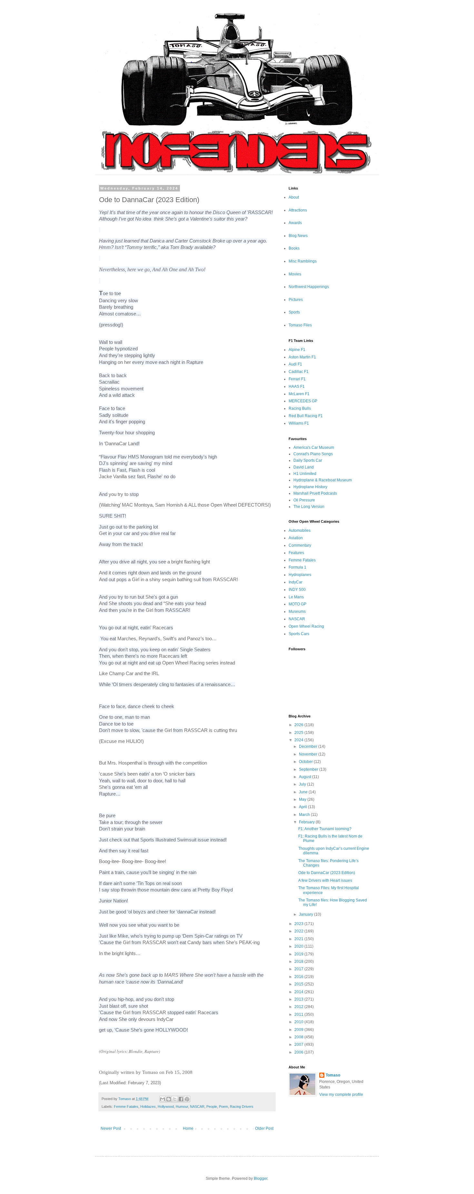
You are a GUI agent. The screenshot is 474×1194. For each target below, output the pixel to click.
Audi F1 (295, 364)
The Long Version (308, 506)
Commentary (300, 545)
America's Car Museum (313, 447)
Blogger (260, 1178)
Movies (295, 274)
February (307, 822)
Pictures (296, 299)
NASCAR (197, 1106)
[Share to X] (175, 1099)
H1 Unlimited (304, 473)
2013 (299, 999)
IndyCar (295, 582)
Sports (294, 312)
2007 (299, 1044)
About (294, 197)
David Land (303, 467)
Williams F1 (299, 423)
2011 (299, 1014)
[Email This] (162, 1099)
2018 (299, 961)
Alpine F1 (297, 349)
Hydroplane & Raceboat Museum (322, 480)
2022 (299, 931)
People (211, 1106)
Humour (182, 1106)
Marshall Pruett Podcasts (315, 493)
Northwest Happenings (309, 286)
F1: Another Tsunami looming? (324, 829)
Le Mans (296, 597)
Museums (297, 611)
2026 (299, 725)
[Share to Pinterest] (187, 1099)
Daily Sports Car (307, 460)
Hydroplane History (310, 487)
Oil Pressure (304, 500)
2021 (299, 939)
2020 (299, 946)
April (303, 807)
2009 (299, 1029)
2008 (299, 1037)
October (306, 761)
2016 (299, 976)
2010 (299, 1022)
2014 (299, 992)
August (305, 777)
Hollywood (166, 1106)
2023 (299, 923)
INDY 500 (297, 589)
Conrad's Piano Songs (313, 454)
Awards (295, 223)
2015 (299, 984)
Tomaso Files (300, 325)
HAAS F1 (297, 386)
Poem (223, 1106)
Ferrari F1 (297, 379)
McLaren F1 (299, 394)
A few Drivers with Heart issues (325, 880)
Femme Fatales (126, 1106)
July (303, 784)
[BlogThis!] (168, 1099)
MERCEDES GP (303, 401)
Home (188, 1128)
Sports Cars (299, 634)
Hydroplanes (300, 574)
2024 (299, 740)
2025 (299, 732)
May (303, 799)
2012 (299, 1006)
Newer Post (111, 1128)
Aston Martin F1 (302, 357)
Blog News (298, 235)
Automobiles (300, 530)
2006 (299, 1052)
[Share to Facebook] (181, 1099)
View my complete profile (341, 1094)
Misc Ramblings (303, 261)
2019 (299, 954)
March (305, 814)
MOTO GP (297, 604)
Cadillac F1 (299, 371)
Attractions (298, 210)
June (304, 792)
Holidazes (148, 1106)
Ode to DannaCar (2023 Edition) (326, 872)
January (306, 914)
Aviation (296, 538)
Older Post (264, 1128)
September (309, 769)
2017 (299, 969)
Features (296, 553)
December (308, 746)
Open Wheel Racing (306, 626)
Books (294, 248)
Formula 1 (297, 567)
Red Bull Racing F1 (306, 416)
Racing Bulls (300, 408)
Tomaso (333, 1075)
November (308, 754)
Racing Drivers (241, 1106)
